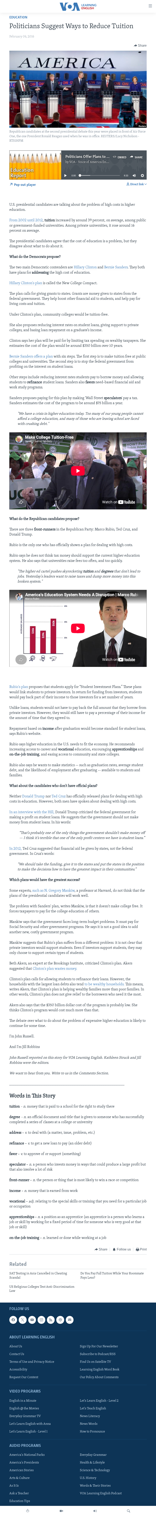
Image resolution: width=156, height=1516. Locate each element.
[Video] (61, 1511)
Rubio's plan (19, 687)
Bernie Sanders (116, 267)
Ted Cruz (59, 796)
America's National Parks (27, 1455)
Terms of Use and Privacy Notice (31, 1362)
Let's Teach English (93, 1408)
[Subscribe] (70, 1320)
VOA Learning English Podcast (101, 1493)
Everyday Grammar (93, 1455)
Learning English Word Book (99, 1369)
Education (18, 17)
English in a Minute (22, 1400)
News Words (89, 1423)
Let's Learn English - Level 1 (28, 1431)
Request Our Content (23, 1377)
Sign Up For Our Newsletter (99, 1346)
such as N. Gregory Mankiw (53, 891)
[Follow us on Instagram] (41, 1320)
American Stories (21, 1470)
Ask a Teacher (19, 1493)
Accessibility (18, 1369)
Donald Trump (33, 796)
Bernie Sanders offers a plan (31, 357)
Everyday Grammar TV (25, 1416)
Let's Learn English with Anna (30, 1423)
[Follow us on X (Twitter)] (22, 1320)
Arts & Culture (19, 1478)
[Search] (128, 1511)
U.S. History (88, 1478)
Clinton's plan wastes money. (55, 969)
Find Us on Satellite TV (95, 1362)
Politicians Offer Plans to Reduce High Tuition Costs (107, 157)
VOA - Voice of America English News (95, 162)
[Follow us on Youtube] (32, 1320)
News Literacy (90, 1416)
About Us (15, 1346)
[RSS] (51, 1320)
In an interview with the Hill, (31, 812)
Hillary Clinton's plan (26, 283)
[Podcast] (60, 1320)
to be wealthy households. (104, 984)
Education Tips (19, 1501)
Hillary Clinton (85, 267)
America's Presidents (24, 1462)
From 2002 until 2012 (26, 220)
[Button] (140, 45)
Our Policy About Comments (99, 1377)
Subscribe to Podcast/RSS (98, 1354)
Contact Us (16, 1354)
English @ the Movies (24, 1408)
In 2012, (15, 849)
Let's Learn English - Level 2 (99, 1400)
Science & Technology (95, 1470)
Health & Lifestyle (92, 1462)
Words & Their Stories (95, 1485)
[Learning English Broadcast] (95, 1511)
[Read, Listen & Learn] (27, 1511)
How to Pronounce (92, 1431)
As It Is (14, 1485)
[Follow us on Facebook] (13, 1320)
